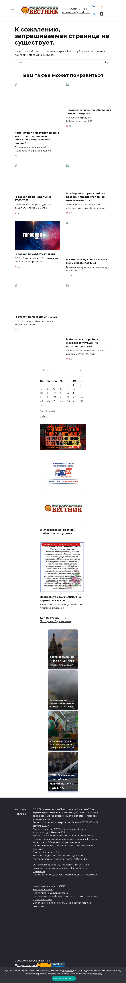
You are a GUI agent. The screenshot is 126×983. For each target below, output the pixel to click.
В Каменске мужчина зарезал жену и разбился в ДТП (86, 261)
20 (61, 397)
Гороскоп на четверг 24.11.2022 (36, 316)
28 (68, 401)
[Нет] (122, 974)
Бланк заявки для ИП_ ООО (49, 886)
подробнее (67, 970)
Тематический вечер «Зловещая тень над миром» (88, 111)
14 (68, 393)
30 (81, 401)
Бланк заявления (43, 889)
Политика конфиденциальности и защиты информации (65, 874)
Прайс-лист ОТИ (42, 899)
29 (74, 401)
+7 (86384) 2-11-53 (76, 8)
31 (41, 405)
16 (81, 393)
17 (41, 397)
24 (41, 401)
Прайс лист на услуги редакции (51, 893)
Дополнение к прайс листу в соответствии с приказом (65, 896)
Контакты (20, 809)
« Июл (43, 416)
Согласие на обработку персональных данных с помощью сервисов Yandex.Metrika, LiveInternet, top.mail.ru (61, 868)
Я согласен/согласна (63, 978)
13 (61, 393)
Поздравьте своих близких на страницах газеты (60, 598)
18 (48, 397)
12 (54, 393)
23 (81, 397)
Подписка (20, 813)
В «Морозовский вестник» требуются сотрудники (58, 531)
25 (48, 401)
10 (41, 393)
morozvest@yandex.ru (76, 12)
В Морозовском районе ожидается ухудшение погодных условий (82, 343)
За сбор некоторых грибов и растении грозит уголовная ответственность (85, 197)
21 (68, 397)
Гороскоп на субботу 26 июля (35, 254)
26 (54, 401)
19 (54, 397)
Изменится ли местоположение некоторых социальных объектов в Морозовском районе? (37, 137)
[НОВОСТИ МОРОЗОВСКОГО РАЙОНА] (62, 590)
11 (48, 393)
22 (74, 397)
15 (74, 393)
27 (61, 401)
